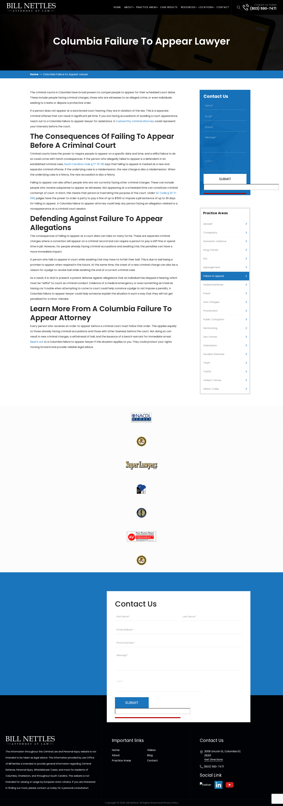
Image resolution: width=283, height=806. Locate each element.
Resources (188, 7)
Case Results (169, 7)
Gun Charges (211, 302)
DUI (205, 258)
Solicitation (210, 345)
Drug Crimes (210, 250)
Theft (206, 362)
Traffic (207, 371)
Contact (223, 7)
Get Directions (213, 759)
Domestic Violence (214, 241)
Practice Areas (146, 7)
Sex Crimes (210, 336)
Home (117, 7)
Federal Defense (213, 284)
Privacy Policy (170, 802)
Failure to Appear (213, 276)
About (128, 7)
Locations (206, 7)
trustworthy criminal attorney (135, 121)
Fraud (206, 293)
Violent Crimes (212, 380)
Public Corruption (213, 319)
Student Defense (213, 354)
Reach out (36, 342)
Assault (207, 224)
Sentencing (210, 328)
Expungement (211, 267)
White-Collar (211, 389)
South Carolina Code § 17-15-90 (84, 164)
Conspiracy (210, 232)
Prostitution (210, 310)
